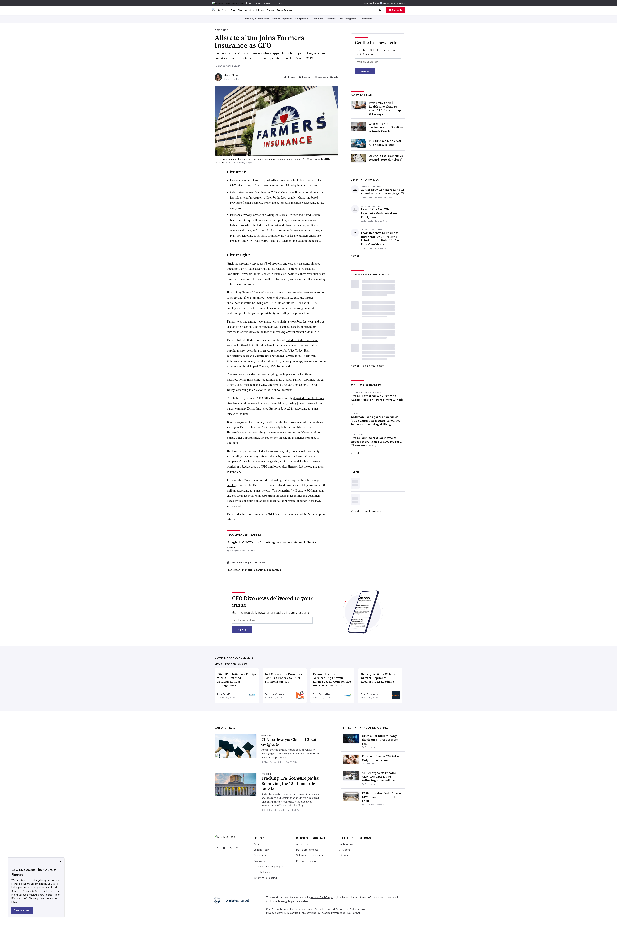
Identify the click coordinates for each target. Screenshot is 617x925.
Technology (317, 18)
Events (270, 10)
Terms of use (291, 912)
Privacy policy (274, 912)
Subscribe (397, 10)
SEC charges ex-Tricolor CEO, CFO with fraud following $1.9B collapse (379, 776)
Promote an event (371, 511)
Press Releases (285, 10)
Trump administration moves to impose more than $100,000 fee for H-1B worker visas (377, 441)
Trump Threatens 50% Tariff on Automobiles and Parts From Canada (377, 398)
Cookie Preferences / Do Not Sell (341, 912)
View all (355, 255)
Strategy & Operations (257, 18)
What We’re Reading (265, 877)
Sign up (365, 70)
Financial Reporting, (253, 569)
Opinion (249, 10)
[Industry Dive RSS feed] (237, 848)
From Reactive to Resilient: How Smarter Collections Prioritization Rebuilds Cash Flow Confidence (381, 238)
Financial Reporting (282, 18)
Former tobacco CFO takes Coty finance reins (381, 758)
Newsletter (260, 860)
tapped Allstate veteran (276, 180)
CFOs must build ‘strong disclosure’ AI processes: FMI (380, 739)
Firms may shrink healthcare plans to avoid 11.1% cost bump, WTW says (385, 108)
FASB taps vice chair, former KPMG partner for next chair (382, 797)
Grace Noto (231, 75)
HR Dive (278, 3)
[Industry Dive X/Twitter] (230, 848)
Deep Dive (237, 10)
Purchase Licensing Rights (268, 866)
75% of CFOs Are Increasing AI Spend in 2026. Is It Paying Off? (382, 191)
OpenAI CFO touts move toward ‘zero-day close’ (386, 157)
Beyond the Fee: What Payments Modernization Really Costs (379, 213)
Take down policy (310, 912)
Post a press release (372, 365)
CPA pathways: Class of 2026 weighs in (288, 742)
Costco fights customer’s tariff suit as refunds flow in (386, 127)
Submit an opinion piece (309, 855)
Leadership (366, 18)
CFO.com (268, 3)
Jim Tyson (235, 550)
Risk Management (348, 18)
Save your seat (22, 910)
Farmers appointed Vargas (309, 379)
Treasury (331, 18)
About (257, 844)
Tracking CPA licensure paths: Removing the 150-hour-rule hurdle (290, 783)
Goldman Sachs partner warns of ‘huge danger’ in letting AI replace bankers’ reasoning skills (375, 420)
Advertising (302, 844)
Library (260, 10)
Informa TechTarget (322, 897)
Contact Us (260, 855)
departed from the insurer (308, 398)
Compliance (301, 18)
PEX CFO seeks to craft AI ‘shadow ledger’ (385, 143)
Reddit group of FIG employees (261, 466)
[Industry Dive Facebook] (223, 848)
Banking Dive (254, 3)
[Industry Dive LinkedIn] (217, 848)
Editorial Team (261, 849)
